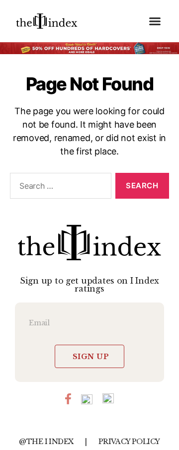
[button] (155, 21)
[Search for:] (58, 188)
